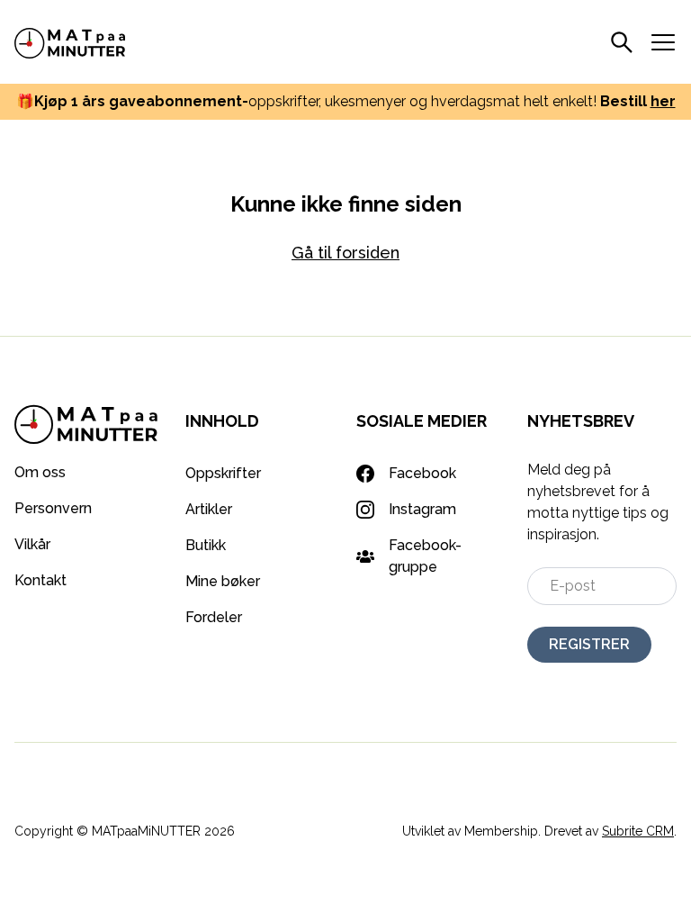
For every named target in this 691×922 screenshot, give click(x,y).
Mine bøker (222, 581)
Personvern (53, 508)
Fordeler (213, 617)
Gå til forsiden (345, 252)
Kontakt (40, 580)
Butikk (205, 545)
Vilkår (32, 544)
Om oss (40, 472)
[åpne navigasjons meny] (663, 42)
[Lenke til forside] (70, 41)
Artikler (208, 509)
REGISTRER (589, 644)
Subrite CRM (638, 831)
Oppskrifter (223, 473)
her (663, 101)
